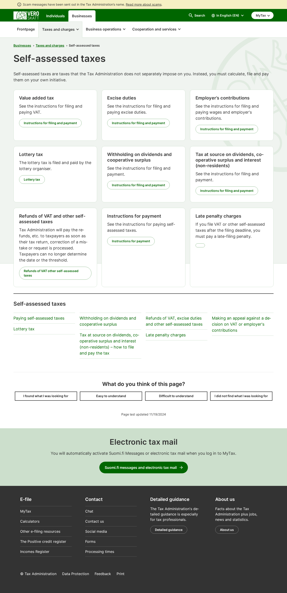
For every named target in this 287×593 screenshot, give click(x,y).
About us (227, 530)
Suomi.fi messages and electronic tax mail (141, 467)
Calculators (29, 521)
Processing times (99, 551)
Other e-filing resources (40, 531)
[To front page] (26, 15)
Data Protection (75, 573)
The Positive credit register (43, 541)
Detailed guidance (169, 530)
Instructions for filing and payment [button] (50, 123)
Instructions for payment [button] (131, 241)
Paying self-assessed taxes (38, 318)
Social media (96, 531)
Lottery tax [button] (32, 179)
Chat (89, 511)
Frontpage (24, 29)
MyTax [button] (261, 15)
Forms (90, 541)
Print (120, 573)
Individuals (55, 16)
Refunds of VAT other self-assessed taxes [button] (51, 273)
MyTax (25, 511)
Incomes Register (34, 551)
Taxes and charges (50, 45)
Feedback (103, 573)
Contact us (94, 521)
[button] (60, 30)
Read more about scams (143, 4)
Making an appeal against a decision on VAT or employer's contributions (241, 324)
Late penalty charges (166, 335)
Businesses (82, 16)
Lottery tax (24, 329)
